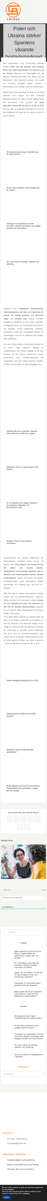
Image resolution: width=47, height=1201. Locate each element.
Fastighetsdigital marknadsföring (20, 1160)
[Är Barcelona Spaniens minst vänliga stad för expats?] (23, 172)
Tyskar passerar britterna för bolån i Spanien (23, 695)
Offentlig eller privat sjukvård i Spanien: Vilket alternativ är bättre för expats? (23, 412)
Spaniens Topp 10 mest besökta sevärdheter (23, 522)
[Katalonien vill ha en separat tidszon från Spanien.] (23, 451)
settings (26, 1193)
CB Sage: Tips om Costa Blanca (20, 1169)
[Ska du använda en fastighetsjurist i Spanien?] (23, 861)
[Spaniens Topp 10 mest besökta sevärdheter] (23, 525)
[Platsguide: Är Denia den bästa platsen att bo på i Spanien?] (8, 982)
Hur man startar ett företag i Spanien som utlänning (23, 243)
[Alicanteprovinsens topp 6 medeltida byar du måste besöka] (23, 136)
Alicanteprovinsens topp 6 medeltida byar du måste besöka (23, 133)
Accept (6, 1197)
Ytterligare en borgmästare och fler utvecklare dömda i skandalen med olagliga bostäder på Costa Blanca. (23, 203)
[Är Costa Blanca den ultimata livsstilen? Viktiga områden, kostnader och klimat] (8, 963)
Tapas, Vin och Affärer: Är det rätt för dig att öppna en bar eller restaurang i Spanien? (28, 975)
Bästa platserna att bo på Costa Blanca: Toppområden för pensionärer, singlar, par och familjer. (23, 766)
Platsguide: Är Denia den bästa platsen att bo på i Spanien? (27, 984)
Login (43, 890)
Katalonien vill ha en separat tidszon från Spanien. (23, 448)
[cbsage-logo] (13, 2)
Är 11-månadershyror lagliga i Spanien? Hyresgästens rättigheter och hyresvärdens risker (23, 483)
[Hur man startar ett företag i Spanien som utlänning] (23, 246)
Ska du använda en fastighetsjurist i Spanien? (23, 858)
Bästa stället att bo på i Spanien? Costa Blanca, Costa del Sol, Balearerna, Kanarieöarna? (28, 994)
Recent (23, 1006)
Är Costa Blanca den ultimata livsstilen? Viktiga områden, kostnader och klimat (26, 965)
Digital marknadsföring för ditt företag (22, 1165)
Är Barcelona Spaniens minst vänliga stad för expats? (23, 169)
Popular (23, 943)
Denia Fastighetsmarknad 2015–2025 (23, 662)
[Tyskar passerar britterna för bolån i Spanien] (23, 698)
